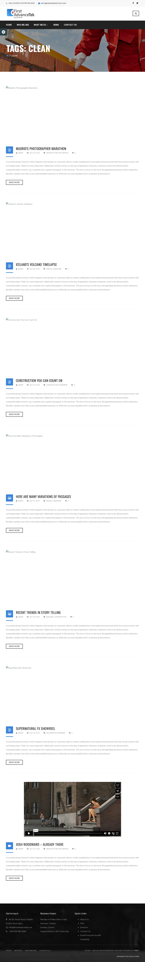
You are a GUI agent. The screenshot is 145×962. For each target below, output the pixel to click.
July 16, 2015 (34, 849)
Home (8, 950)
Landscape (57, 269)
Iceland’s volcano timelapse (36, 264)
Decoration (63, 153)
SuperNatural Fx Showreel (35, 728)
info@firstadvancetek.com (53, 3)
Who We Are (30, 950)
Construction (52, 385)
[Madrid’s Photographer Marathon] (72, 113)
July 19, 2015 (34, 385)
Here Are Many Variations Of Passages (43, 496)
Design (49, 269)
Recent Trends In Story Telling (38, 612)
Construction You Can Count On (39, 380)
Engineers (63, 385)
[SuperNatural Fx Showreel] (72, 693)
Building (50, 617)
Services (18, 950)
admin (20, 153)
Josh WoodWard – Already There (39, 844)
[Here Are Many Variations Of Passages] (72, 461)
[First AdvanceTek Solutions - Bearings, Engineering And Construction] (20, 13)
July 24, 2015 (34, 153)
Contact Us (85, 931)
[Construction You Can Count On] (72, 345)
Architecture (52, 153)
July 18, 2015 (34, 617)
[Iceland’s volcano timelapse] (72, 229)
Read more (14, 182)
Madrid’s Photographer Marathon (41, 148)
